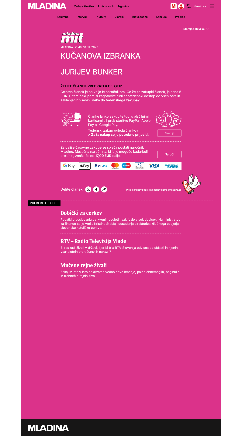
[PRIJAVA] (181, 6)
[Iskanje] (189, 6)
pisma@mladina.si (171, 189)
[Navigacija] (212, 6)
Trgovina (123, 6)
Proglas (180, 16)
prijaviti (141, 135)
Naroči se (200, 6)
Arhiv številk (106, 6)
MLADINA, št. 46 (71, 47)
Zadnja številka (84, 6)
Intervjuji (82, 16)
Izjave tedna (140, 16)
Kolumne (62, 16)
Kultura (101, 16)
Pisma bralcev (134, 189)
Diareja (119, 16)
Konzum (161, 16)
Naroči (169, 154)
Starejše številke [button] (194, 28)
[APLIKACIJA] (174, 6)
